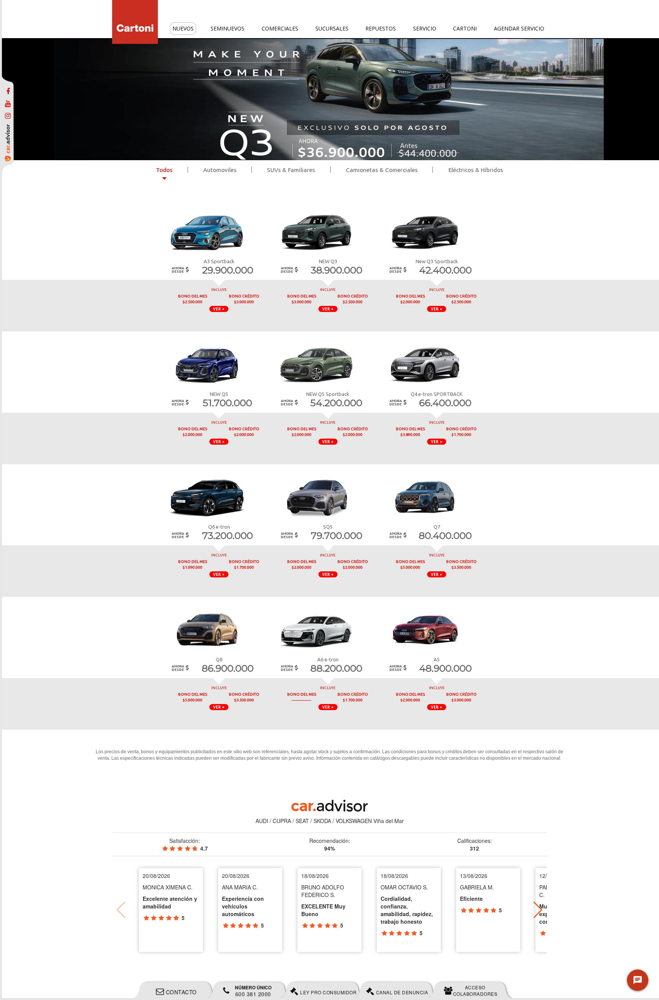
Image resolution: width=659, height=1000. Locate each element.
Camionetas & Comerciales (382, 170)
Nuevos (183, 28)
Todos (164, 170)
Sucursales (332, 28)
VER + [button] (219, 309)
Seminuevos (227, 28)
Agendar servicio (519, 28)
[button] (538, 910)
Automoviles (219, 170)
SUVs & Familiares (291, 170)
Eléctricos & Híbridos (475, 170)
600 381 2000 (253, 990)
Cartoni (465, 28)
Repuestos (380, 28)
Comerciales (280, 28)
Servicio (424, 28)
